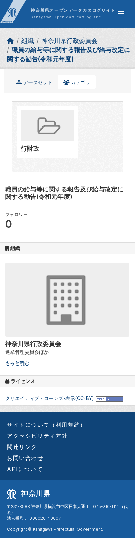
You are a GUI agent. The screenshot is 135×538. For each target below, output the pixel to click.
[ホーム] (10, 40)
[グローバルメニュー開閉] (121, 13)
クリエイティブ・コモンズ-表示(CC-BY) (49, 398)
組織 (27, 40)
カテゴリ (80, 82)
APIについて (25, 468)
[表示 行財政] (47, 132)
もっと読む (17, 363)
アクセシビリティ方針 (37, 435)
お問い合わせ (25, 457)
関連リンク (22, 446)
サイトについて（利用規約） (46, 424)
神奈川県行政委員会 (70, 40)
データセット (37, 82)
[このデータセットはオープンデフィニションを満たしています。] (109, 398)
